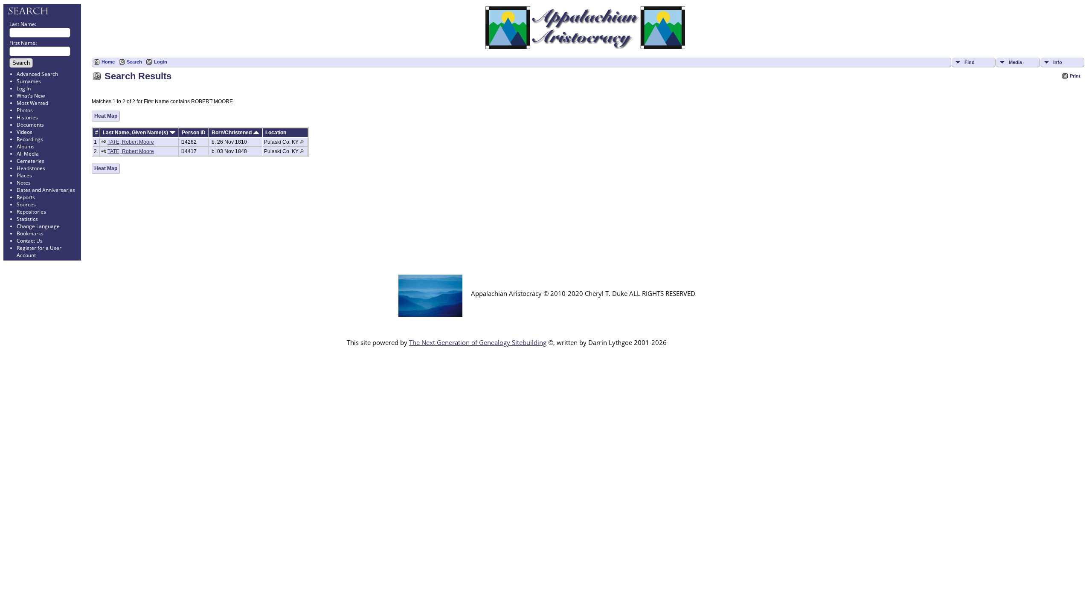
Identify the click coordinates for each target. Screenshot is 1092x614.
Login (160, 61)
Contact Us (30, 240)
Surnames (29, 81)
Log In (24, 88)
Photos (25, 110)
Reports (26, 197)
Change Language (38, 226)
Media (1015, 62)
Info (1057, 62)
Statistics (27, 219)
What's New (31, 95)
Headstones (31, 168)
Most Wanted (32, 103)
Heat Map (105, 116)
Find (969, 62)
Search (134, 61)
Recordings (30, 139)
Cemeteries (30, 161)
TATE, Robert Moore (130, 142)
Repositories (31, 211)
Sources (26, 204)
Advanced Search (37, 74)
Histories (27, 117)
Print (1075, 75)
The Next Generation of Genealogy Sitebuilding (477, 342)
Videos (24, 132)
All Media (28, 153)
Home (108, 61)
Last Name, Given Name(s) (136, 133)
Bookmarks (30, 233)
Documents (30, 124)
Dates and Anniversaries (46, 190)
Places (24, 175)
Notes (24, 182)
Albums (26, 146)
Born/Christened (232, 133)
